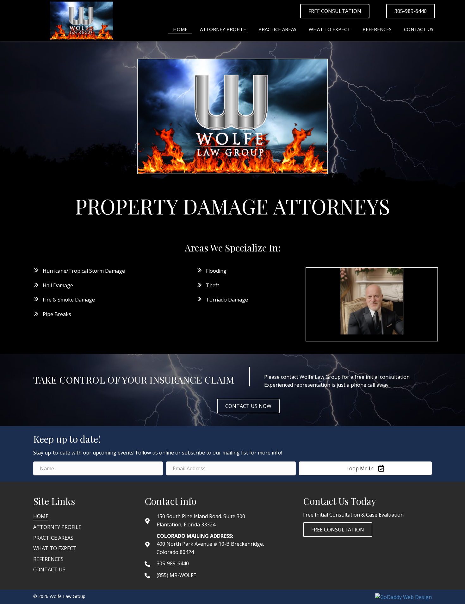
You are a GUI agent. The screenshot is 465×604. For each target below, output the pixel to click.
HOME (40, 516)
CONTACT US (49, 569)
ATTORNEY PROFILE (57, 527)
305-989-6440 (173, 563)
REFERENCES (48, 559)
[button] (334, 11)
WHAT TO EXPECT (55, 548)
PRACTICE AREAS (53, 537)
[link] (180, 28)
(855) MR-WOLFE (176, 575)
